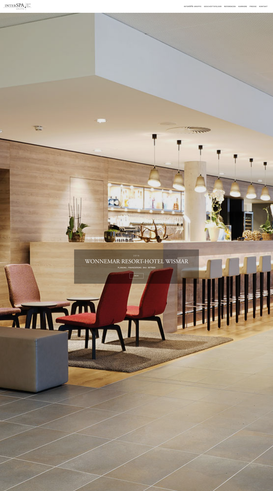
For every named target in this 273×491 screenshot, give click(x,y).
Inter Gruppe (192, 6)
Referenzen (230, 6)
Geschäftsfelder (213, 6)
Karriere (242, 6)
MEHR (136, 275)
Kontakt (263, 6)
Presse (253, 6)
